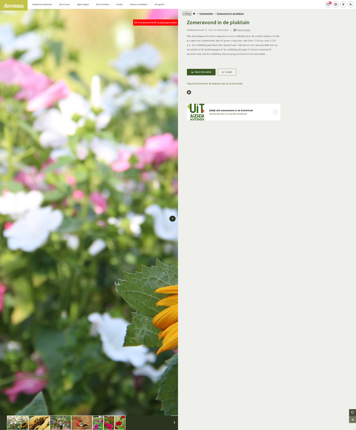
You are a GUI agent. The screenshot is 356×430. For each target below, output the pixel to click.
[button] (328, 4)
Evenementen (206, 13)
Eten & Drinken (102, 4)
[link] (233, 112)
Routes (120, 4)
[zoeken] (351, 4)
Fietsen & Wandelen (138, 4)
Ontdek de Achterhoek (42, 4)
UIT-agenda (159, 4)
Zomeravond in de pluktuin (230, 13)
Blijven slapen (83, 4)
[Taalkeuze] (336, 4)
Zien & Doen (64, 4)
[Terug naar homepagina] (194, 13)
